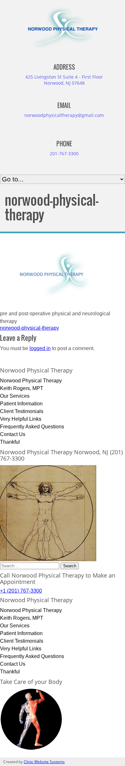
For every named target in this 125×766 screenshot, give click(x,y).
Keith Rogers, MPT (21, 388)
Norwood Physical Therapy (31, 380)
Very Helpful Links (20, 419)
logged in (40, 348)
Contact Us (12, 434)
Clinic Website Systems (44, 761)
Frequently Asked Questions (32, 426)
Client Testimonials (21, 411)
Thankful (10, 442)
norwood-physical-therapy (29, 328)
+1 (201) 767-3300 (21, 591)
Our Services (14, 396)
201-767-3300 (64, 153)
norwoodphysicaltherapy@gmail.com (64, 115)
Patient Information (21, 403)
